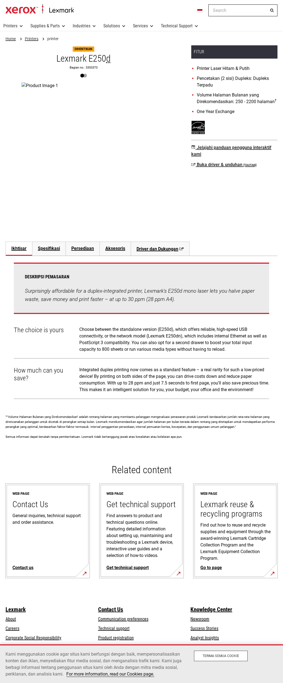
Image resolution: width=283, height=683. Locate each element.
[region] (141, 663)
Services (140, 25)
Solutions (111, 25)
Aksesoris (115, 248)
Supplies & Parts (45, 25)
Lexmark (16, 609)
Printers (10, 25)
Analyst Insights (204, 637)
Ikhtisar (19, 248)
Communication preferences (123, 619)
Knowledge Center (211, 609)
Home (40, 9)
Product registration (116, 637)
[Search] (271, 10)
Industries (81, 25)
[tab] (19, 249)
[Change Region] (200, 10)
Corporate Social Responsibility (33, 637)
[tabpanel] (141, 332)
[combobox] (242, 10)
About (11, 619)
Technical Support (177, 25)
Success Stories (204, 628)
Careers (12, 628)
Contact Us (110, 609)
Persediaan (82, 248)
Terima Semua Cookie (221, 656)
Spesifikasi (49, 248)
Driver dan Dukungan (157, 249)
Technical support (114, 628)
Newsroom (199, 619)
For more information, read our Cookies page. (110, 674)
